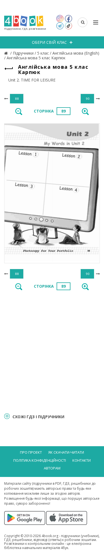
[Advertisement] (52, 351)
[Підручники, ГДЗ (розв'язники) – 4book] (6, 53)
